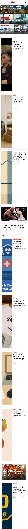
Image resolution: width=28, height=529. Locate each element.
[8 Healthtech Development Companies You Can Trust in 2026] (7, 265)
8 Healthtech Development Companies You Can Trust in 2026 (19, 244)
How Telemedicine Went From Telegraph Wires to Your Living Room (19, 157)
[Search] (26, 2)
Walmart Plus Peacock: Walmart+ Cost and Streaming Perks (6, 30)
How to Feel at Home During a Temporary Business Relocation (18, 101)
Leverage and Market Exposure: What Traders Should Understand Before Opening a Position (19, 490)
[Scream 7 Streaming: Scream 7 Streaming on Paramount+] (6, 64)
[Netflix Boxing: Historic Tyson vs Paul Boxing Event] (14, 214)
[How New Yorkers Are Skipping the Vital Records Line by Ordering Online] (7, 378)
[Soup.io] (14, 2)
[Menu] (2, 2)
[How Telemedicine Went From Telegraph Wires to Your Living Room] (6, 177)
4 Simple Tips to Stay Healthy (18, 412)
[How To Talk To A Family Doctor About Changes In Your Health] (14, 19)
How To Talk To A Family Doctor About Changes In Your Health (13, 21)
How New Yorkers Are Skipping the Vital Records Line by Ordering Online (19, 357)
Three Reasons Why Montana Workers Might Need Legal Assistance (12, 8)
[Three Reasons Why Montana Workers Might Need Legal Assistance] (14, 9)
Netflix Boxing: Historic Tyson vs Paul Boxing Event (14, 226)
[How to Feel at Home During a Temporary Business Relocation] (6, 121)
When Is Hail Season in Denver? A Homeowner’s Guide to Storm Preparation (21, 30)
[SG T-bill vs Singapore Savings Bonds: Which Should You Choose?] (7, 321)
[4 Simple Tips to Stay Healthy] (7, 435)
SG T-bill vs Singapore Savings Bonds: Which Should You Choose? (19, 300)
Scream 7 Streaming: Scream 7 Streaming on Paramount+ (19, 43)
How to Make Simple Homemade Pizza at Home (12, 473)
